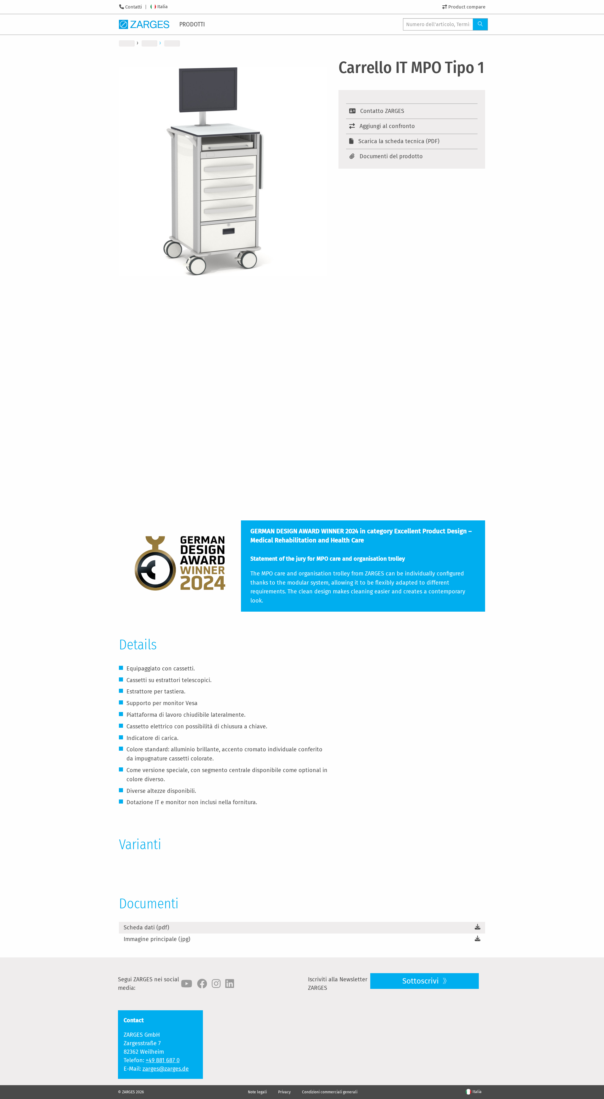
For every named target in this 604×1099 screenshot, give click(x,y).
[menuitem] (192, 24)
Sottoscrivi (421, 981)
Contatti (133, 7)
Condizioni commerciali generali (329, 1092)
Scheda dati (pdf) (146, 927)
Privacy (284, 1092)
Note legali (257, 1092)
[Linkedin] (229, 984)
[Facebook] (202, 984)
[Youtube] (186, 984)
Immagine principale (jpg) (157, 939)
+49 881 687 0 (163, 1060)
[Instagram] (216, 984)
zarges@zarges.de (166, 1068)
